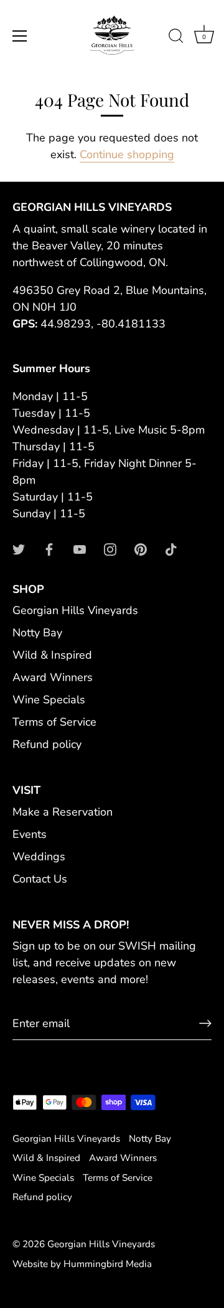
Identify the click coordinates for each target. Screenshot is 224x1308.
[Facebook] (49, 548)
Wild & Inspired (52, 654)
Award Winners (52, 677)
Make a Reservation (62, 811)
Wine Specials (48, 699)
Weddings (38, 856)
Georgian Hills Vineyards (75, 610)
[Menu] (20, 36)
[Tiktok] (171, 548)
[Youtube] (79, 548)
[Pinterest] (140, 548)
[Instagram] (110, 548)
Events (29, 834)
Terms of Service (54, 721)
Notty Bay (37, 632)
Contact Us (39, 878)
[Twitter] (18, 548)
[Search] (176, 37)
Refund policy (47, 744)
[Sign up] (205, 1023)
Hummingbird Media (107, 1264)
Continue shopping (127, 154)
